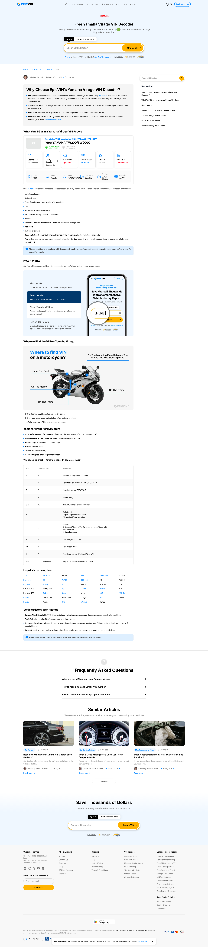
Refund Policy (97, 863)
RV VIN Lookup (130, 867)
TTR (82, 575)
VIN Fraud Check (164, 877)
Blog (61, 867)
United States (34, 939)
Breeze (26, 602)
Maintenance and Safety (144, 750)
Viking (83, 589)
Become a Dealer (164, 901)
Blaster (26, 597)
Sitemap (62, 874)
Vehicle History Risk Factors (153, 126)
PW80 (64, 580)
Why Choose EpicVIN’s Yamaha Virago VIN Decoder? (159, 93)
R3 (63, 589)
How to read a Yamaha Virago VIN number (84, 687)
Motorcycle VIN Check (133, 863)
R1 (62, 584)
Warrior (84, 602)
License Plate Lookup (110, 4)
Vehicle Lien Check (165, 881)
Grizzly (45, 584)
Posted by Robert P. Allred (148, 769)
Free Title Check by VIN (166, 863)
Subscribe (38, 887)
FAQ (93, 860)
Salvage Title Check (165, 874)
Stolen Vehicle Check (166, 884)
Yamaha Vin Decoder (52, 119)
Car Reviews (29, 750)
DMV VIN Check (130, 860)
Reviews (62, 863)
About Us (62, 856)
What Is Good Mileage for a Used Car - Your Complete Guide (101, 756)
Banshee (27, 580)
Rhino (64, 602)
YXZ (101, 593)
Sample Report (77, 4)
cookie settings (142, 941)
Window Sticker (130, 856)
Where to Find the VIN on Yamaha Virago (158, 110)
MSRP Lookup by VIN (165, 887)
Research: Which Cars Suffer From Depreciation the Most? (47, 756)
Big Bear (26, 584)
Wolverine (104, 575)
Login (182, 4)
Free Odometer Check (166, 870)
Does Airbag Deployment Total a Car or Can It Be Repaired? (158, 756)
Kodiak (45, 593)
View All (104, 781)
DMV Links (161, 908)
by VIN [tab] (69, 39)
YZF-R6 (122, 593)
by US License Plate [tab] (85, 39)
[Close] (152, 941)
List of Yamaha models (150, 120)
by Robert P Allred (36, 77)
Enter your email (32, 881)
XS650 (102, 589)
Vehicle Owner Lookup (166, 860)
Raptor (64, 593)
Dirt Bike (45, 575)
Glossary (95, 856)
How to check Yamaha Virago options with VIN (86, 694)
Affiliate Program (66, 870)
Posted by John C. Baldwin (38, 769)
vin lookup (103, 95)
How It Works (146, 105)
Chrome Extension (131, 877)
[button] (54, 285)
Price (132, 4)
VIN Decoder (92, 4)
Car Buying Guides (87, 750)
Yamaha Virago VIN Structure (153, 115)
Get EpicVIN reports (102, 57)
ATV (25, 575)
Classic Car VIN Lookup (166, 891)
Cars (125, 4)
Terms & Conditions (99, 870)
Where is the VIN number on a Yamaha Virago (86, 679)
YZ (101, 597)
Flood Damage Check (165, 867)
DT (43, 580)
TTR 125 (84, 580)
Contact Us (63, 860)
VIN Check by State (132, 870)
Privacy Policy (97, 867)
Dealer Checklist (163, 905)
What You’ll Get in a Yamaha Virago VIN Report (160, 100)
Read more (27, 773)
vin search (31, 189)
